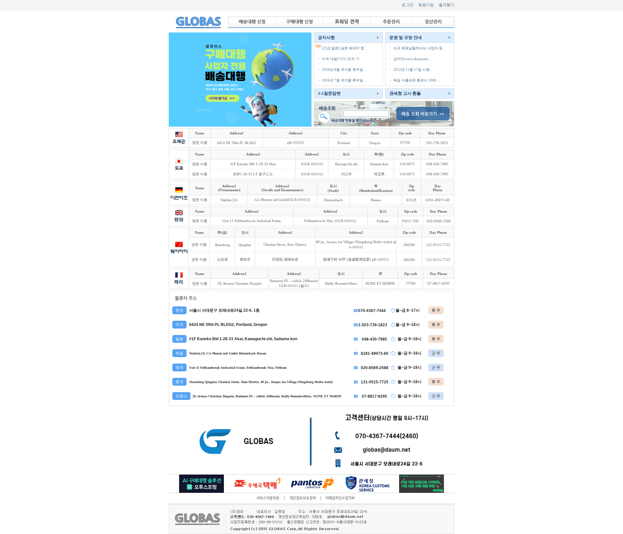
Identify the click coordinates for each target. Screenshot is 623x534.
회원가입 (426, 5)
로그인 (407, 5)
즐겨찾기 (446, 5)
